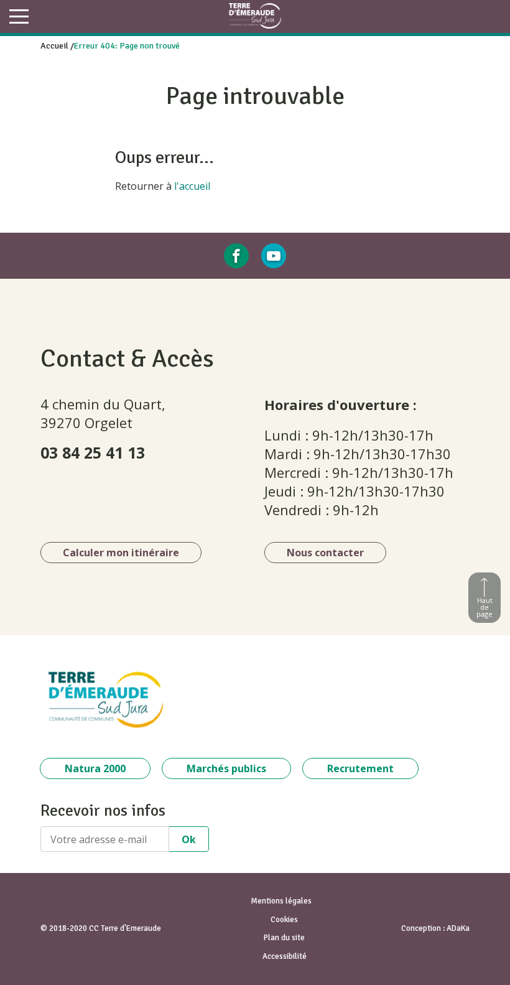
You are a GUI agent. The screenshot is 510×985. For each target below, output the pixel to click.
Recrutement (360, 768)
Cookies (284, 920)
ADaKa (458, 928)
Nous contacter (325, 552)
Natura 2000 (95, 768)
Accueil (54, 45)
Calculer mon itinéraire (121, 552)
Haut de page (484, 607)
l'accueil (192, 186)
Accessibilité (284, 956)
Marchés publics (226, 768)
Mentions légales (281, 901)
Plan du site (284, 938)
